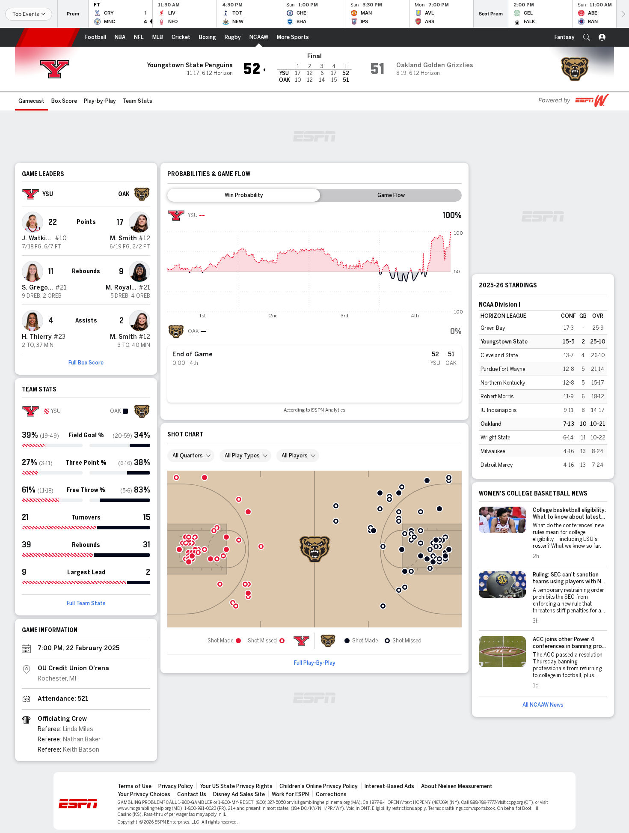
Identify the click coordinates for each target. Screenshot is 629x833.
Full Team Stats (86, 603)
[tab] (243, 195)
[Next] (622, 14)
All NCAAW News (543, 705)
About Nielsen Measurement (457, 786)
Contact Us (191, 794)
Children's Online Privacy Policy (318, 786)
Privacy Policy (175, 786)
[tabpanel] (314, 310)
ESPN (47, 37)
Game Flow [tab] (391, 195)
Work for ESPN (290, 794)
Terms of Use (134, 786)
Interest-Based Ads (389, 786)
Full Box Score (86, 363)
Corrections (331, 794)
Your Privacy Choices (144, 794)
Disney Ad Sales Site (239, 794)
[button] (586, 37)
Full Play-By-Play (314, 663)
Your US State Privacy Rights (236, 786)
